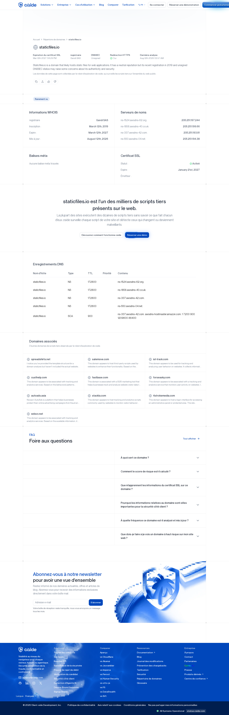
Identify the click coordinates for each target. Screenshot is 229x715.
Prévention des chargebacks (151, 665)
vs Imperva (105, 670)
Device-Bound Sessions (66, 687)
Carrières (189, 665)
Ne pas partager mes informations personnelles (172, 705)
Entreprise (62, 4)
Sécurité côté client (64, 678)
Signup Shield (60, 691)
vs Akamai (105, 661)
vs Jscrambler (107, 665)
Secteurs (59, 657)
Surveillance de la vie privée (68, 665)
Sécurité (141, 674)
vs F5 (102, 687)
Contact (188, 657)
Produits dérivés (193, 674)
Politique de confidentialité (81, 705)
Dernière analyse (148, 55)
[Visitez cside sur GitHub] (20, 683)
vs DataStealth (107, 691)
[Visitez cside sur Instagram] (33, 683)
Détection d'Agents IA (65, 683)
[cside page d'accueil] (28, 649)
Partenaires (190, 661)
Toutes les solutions (64, 652)
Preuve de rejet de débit (66, 670)
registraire (75, 55)
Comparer (113, 4)
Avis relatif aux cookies (109, 705)
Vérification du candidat (66, 674)
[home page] (28, 5)
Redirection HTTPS (120, 55)
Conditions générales (135, 705)
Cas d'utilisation (83, 4)
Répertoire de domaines (54, 39)
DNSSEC (95, 55)
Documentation (145, 652)
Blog (101, 4)
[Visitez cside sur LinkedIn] (27, 683)
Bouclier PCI (60, 661)
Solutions (45, 4)
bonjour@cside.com (33, 677)
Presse (188, 670)
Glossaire (142, 683)
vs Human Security (109, 678)
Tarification (128, 4)
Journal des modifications (150, 661)
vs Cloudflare (106, 657)
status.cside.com (196, 711)
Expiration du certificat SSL (46, 55)
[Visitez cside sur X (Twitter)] (40, 683)
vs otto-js (105, 683)
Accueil (36, 39)
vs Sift (103, 696)
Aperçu (103, 652)
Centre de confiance (195, 678)
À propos (189, 652)
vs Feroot (105, 674)
